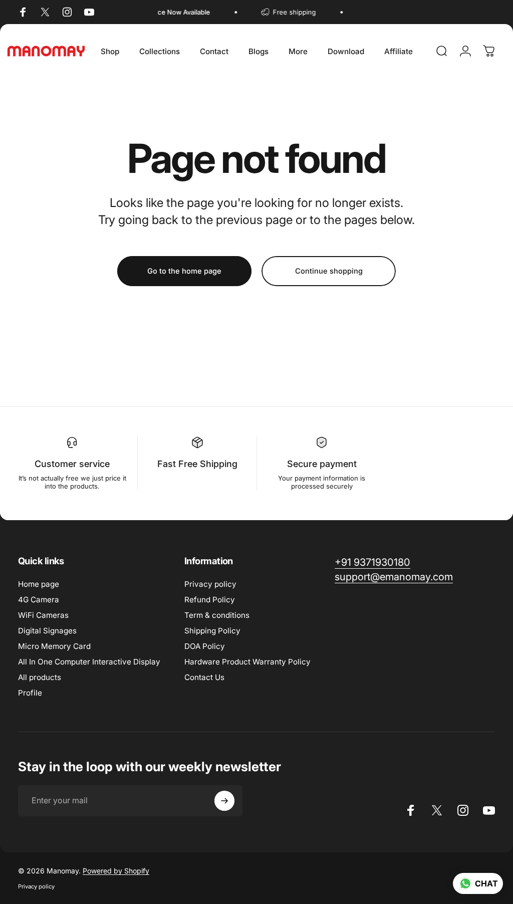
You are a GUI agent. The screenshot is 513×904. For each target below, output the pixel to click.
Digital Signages (47, 630)
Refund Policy (209, 599)
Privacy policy (210, 584)
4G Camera (38, 599)
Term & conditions (216, 615)
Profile (30, 693)
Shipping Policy (212, 630)
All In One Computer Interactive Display (89, 661)
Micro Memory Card (54, 646)
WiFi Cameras (43, 615)
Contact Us (204, 677)
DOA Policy (204, 646)
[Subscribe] (224, 801)
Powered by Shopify (116, 870)
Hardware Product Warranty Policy (247, 661)
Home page (38, 584)
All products (39, 677)
